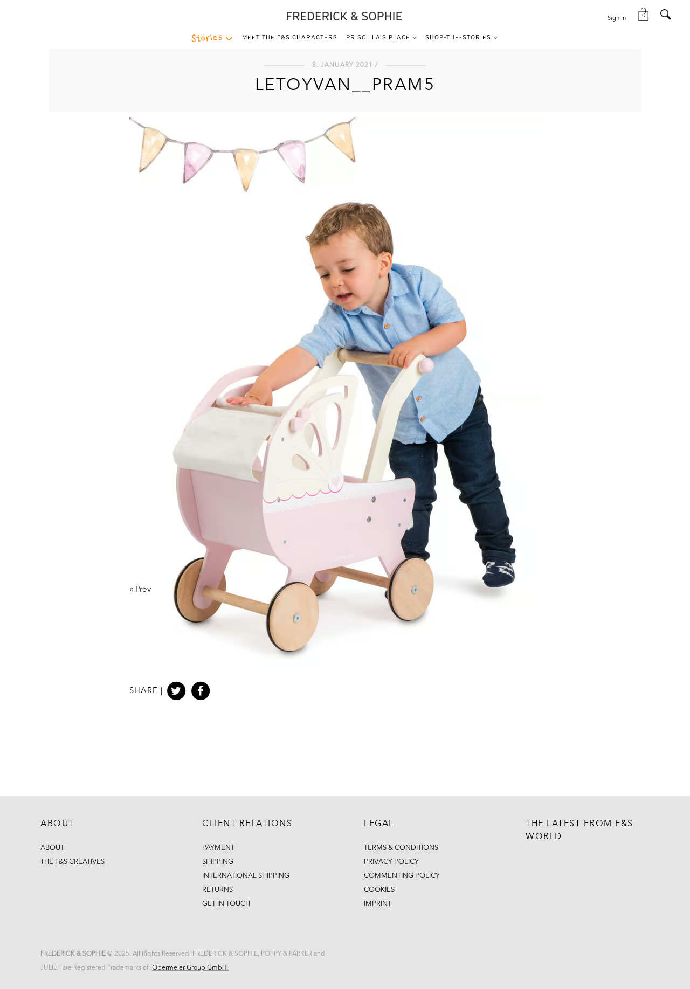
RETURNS (217, 890)
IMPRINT (377, 904)
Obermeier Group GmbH (189, 968)
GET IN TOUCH (226, 904)
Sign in (617, 19)
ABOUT (52, 848)
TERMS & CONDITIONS (401, 848)
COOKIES (379, 890)
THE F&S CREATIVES (72, 862)
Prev (143, 590)
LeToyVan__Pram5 (345, 85)
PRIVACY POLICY (391, 862)
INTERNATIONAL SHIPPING (245, 876)
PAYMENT (218, 848)
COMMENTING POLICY (402, 876)
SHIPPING (217, 862)
